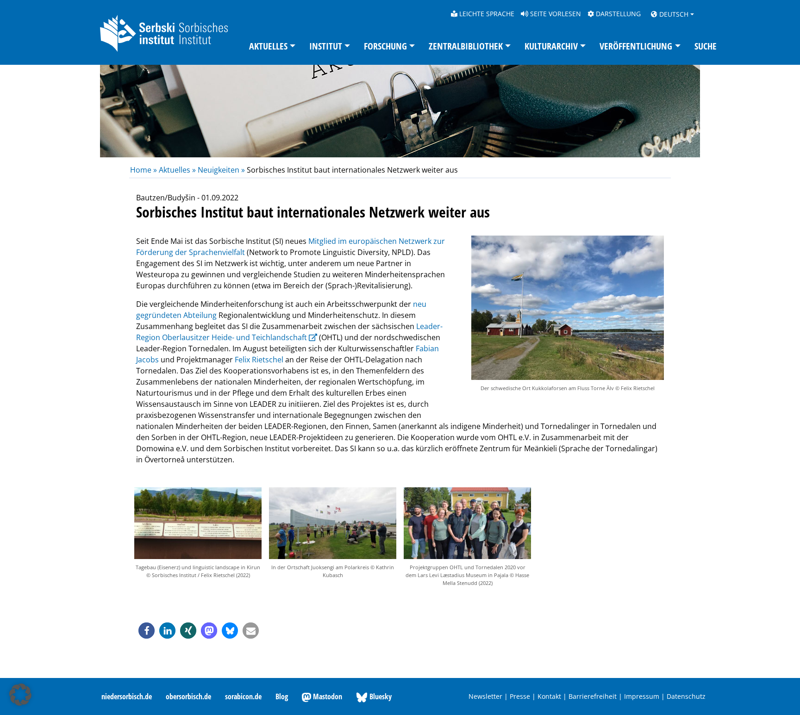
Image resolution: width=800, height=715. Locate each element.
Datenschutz (686, 696)
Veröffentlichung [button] (636, 46)
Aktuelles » (177, 170)
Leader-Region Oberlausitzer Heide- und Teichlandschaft (289, 331)
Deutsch (672, 14)
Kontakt (549, 696)
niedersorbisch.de (126, 696)
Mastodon (326, 696)
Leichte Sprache (485, 13)
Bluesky (380, 696)
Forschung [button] (385, 46)
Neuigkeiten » (221, 170)
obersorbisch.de (188, 696)
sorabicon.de (243, 696)
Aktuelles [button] (268, 46)
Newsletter (485, 696)
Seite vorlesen (554, 13)
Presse (520, 696)
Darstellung (617, 13)
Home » (144, 170)
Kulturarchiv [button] (551, 46)
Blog (281, 696)
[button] (146, 630)
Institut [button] (325, 46)
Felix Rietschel (260, 359)
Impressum (641, 696)
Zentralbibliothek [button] (466, 46)
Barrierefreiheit (593, 696)
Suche (705, 46)
